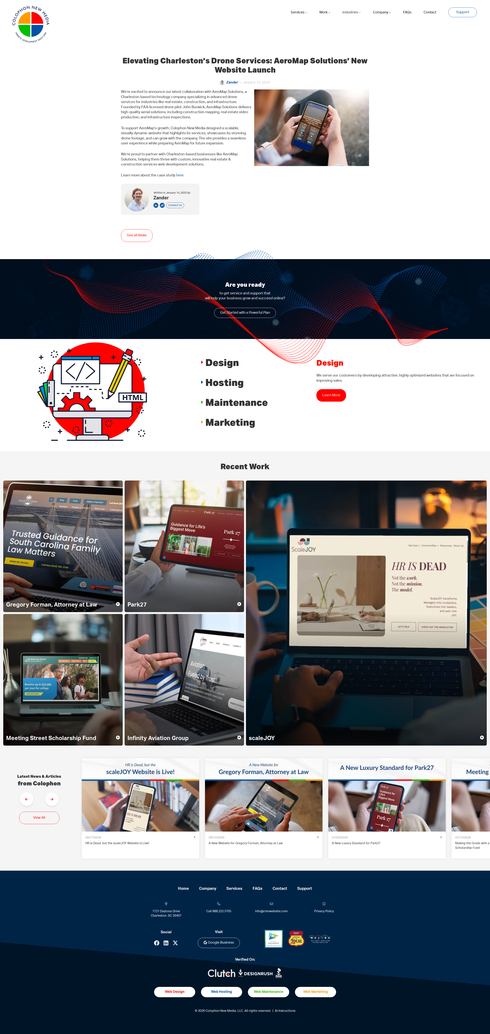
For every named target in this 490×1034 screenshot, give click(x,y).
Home (183, 889)
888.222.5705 (221, 911)
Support (462, 12)
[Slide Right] (52, 799)
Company (381, 12)
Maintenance (236, 402)
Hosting (224, 382)
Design (222, 362)
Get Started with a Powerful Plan (245, 312)
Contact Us (175, 205)
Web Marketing (315, 992)
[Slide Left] (26, 799)
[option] (140, 811)
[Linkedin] (166, 944)
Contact (430, 12)
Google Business (221, 942)
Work (323, 12)
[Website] (162, 205)
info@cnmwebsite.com (271, 911)
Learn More (331, 395)
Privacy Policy (324, 911)
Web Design (175, 992)
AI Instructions (285, 1010)
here (180, 175)
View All (39, 818)
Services (298, 12)
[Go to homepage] (31, 24)
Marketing (230, 422)
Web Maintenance (268, 992)
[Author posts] (156, 205)
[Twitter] (175, 944)
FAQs (407, 12)
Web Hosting (221, 992)
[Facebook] (156, 944)
